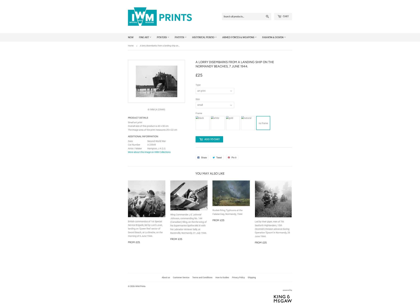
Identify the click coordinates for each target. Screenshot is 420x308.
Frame (199, 113)
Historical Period (203, 37)
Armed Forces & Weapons (238, 37)
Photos (180, 37)
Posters (162, 37)
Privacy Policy (238, 277)
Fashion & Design (273, 37)
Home (131, 45)
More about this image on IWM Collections (149, 152)
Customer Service (181, 277)
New (131, 37)
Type (198, 85)
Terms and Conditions (202, 277)
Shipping (252, 277)
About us (166, 277)
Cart (285, 16)
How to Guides (222, 277)
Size (198, 99)
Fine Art (144, 37)
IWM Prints (140, 286)
